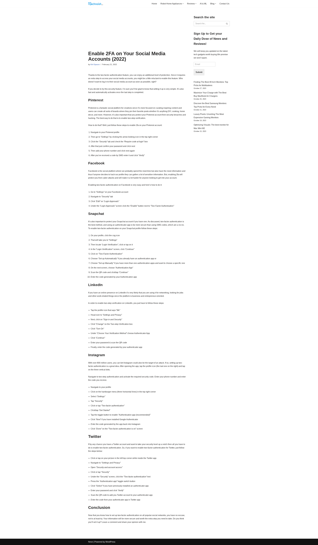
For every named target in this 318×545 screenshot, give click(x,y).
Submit (199, 72)
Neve (90, 542)
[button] (183, 3)
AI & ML (203, 4)
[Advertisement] (137, 32)
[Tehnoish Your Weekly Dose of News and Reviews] (95, 3)
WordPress (110, 542)
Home (154, 4)
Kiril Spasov (95, 64)
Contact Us (224, 4)
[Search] (227, 23)
